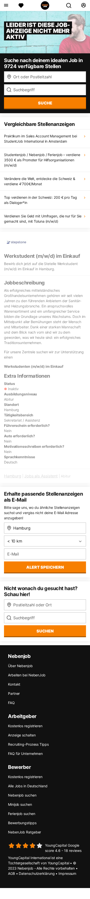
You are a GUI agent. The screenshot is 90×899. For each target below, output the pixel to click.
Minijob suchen (20, 804)
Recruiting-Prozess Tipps (28, 744)
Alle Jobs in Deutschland (28, 786)
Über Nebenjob (20, 666)
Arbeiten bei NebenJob (27, 675)
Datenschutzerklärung (36, 873)
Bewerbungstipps (22, 823)
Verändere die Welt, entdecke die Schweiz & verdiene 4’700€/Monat (39, 181)
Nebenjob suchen (22, 795)
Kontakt (14, 684)
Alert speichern (45, 567)
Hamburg (12, 475)
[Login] (83, 5)
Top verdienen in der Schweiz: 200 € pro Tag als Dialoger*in (40, 200)
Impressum (67, 873)
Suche (45, 102)
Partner (14, 693)
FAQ (11, 703)
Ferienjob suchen (21, 813)
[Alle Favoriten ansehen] (21, 5)
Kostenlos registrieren (25, 726)
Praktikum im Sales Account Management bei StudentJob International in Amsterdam (40, 138)
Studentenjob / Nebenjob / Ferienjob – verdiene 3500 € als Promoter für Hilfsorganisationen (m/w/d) (42, 160)
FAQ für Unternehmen (25, 753)
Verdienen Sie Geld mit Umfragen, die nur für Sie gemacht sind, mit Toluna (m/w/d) (43, 218)
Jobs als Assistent (41, 475)
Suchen (45, 631)
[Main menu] (6, 5)
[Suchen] (71, 5)
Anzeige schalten (22, 735)
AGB (11, 873)
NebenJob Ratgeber (24, 832)
